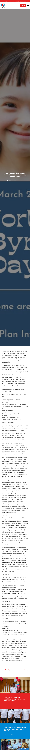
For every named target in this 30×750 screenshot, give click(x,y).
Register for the (15, 1)
